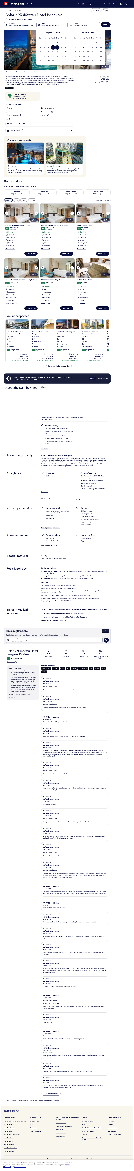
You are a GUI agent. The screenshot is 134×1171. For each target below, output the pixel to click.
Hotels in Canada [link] (9, 1128)
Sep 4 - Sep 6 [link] (98, 194)
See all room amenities (49, 546)
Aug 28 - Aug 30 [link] (71, 194)
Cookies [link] (84, 1134)
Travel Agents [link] (60, 1136)
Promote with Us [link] (61, 1133)
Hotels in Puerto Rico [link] (10, 1148)
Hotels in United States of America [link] (15, 1121)
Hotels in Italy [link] (8, 1131)
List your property (94, 4)
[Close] (130, 1165)
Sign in (127, 4)
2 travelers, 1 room (80, 25)
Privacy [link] (84, 1124)
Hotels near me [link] (112, 1128)
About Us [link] (111, 1121)
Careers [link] (110, 1124)
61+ (106, 66)
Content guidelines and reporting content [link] (92, 1138)
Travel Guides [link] (112, 1131)
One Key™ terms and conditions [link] (91, 1128)
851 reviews (11, 662)
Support (107, 4)
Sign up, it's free (103, 378)
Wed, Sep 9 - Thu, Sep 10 (50, 25)
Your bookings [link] (34, 1121)
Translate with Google (50, 686)
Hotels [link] (7, 1101)
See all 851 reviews (18, 98)
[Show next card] (109, 341)
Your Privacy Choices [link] (88, 1131)
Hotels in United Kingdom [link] (12, 1134)
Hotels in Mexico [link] (9, 1124)
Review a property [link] (35, 1131)
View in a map (47, 419)
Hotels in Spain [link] (8, 1141)
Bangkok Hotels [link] (34, 1101)
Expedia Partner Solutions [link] (64, 1126)
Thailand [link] (13, 1101)
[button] (49, 43)
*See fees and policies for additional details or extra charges (59, 499)
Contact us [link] (33, 1128)
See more (44, 449)
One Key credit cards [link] (114, 1134)
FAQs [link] (31, 1124)
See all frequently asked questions (53, 620)
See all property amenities (50, 528)
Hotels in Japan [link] (9, 1144)
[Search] (106, 640)
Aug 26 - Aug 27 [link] (17, 194)
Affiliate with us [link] (61, 1123)
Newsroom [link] (59, 1129)
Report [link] (13, 697)
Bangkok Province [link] (23, 1101)
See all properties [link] (15, 10)
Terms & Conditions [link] (88, 1121)
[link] (105, 10)
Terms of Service (20, 1167)
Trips (115, 4)
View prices (30, 254)
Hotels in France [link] (9, 1138)
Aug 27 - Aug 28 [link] (44, 194)
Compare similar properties (59, 366)
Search (105, 25)
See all (7, 119)
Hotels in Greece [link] (9, 1151)
